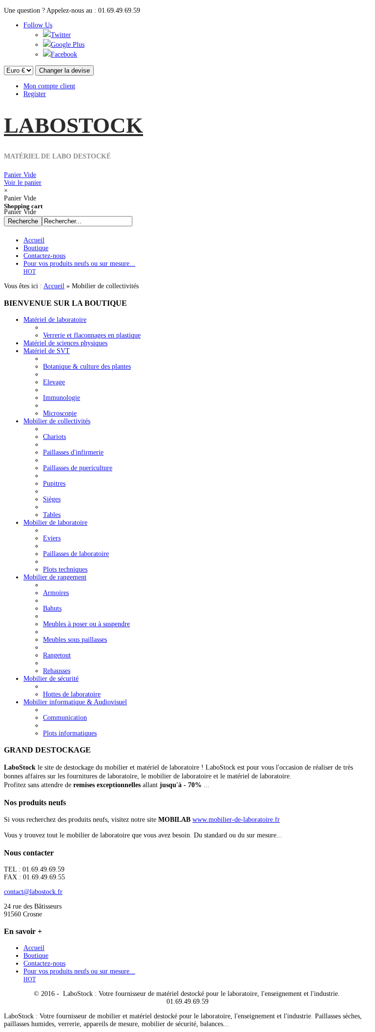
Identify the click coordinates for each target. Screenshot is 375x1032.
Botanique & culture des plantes (87, 366)
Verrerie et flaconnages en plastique (92, 335)
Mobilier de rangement (54, 577)
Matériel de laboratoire (54, 319)
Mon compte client (49, 86)
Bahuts (52, 608)
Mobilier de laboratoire (55, 522)
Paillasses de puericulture (77, 468)
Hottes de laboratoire (72, 694)
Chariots (54, 436)
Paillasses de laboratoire (76, 553)
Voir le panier (23, 178)
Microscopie (60, 413)
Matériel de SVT (46, 351)
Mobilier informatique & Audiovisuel (75, 702)
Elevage (54, 382)
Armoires (56, 592)
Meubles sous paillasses (75, 639)
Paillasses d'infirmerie (73, 452)
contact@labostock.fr (33, 891)
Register (34, 94)
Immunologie (61, 397)
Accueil (53, 286)
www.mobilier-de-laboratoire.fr (236, 819)
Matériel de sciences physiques (65, 343)
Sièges (52, 499)
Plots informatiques (70, 733)
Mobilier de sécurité (51, 678)
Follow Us (37, 25)
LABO (73, 125)
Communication (65, 717)
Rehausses (56, 671)
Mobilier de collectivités (56, 421)
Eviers (52, 538)
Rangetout (57, 655)
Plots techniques (65, 569)
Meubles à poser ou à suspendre (86, 624)
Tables (52, 514)
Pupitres (54, 483)
